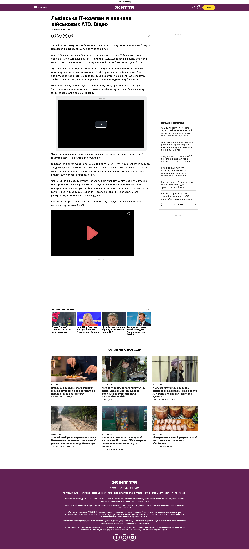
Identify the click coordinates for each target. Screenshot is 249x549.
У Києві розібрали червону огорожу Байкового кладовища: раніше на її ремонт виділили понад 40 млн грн (73, 440)
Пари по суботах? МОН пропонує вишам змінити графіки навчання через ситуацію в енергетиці (175, 171)
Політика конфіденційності (93, 493)
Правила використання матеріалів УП (125, 493)
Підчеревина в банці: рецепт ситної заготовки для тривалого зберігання (177, 185)
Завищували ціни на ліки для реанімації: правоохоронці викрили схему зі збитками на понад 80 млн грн (177, 146)
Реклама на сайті (70, 493)
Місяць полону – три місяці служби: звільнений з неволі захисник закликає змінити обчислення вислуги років (176, 131)
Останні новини (172, 123)
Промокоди (180, 493)
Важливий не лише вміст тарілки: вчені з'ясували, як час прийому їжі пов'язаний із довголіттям (73, 390)
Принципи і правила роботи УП (158, 493)
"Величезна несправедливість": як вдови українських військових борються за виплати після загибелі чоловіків (123, 392)
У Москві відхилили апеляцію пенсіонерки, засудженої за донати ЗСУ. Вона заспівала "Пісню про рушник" (174, 392)
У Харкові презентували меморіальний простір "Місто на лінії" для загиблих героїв (177, 196)
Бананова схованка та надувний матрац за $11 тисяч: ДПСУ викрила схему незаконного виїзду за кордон (124, 442)
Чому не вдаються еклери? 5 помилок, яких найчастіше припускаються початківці (176, 159)
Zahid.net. (102, 48)
